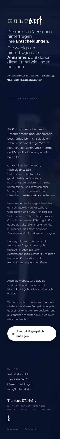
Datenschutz (31, 429)
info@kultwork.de (19, 389)
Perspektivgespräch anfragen (30, 334)
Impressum (13, 429)
